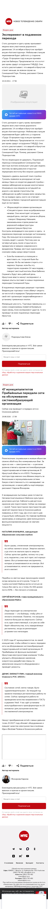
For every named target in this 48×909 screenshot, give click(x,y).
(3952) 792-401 (18, 872)
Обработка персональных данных (24, 869)
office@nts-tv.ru (29, 872)
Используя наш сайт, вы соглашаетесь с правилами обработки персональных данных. (18, 893)
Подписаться (24, 364)
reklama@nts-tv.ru (24, 880)
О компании (8, 863)
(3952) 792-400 (27, 878)
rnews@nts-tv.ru (24, 876)
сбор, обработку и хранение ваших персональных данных (22, 373)
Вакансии (19, 863)
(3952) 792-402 (27, 874)
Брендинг (29, 863)
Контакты (40, 863)
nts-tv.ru (42, 882)
